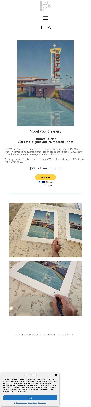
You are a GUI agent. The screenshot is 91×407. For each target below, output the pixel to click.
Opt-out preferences (20, 403)
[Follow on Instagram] (49, 27)
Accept (30, 398)
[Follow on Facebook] (41, 27)
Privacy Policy (32, 403)
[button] (56, 375)
